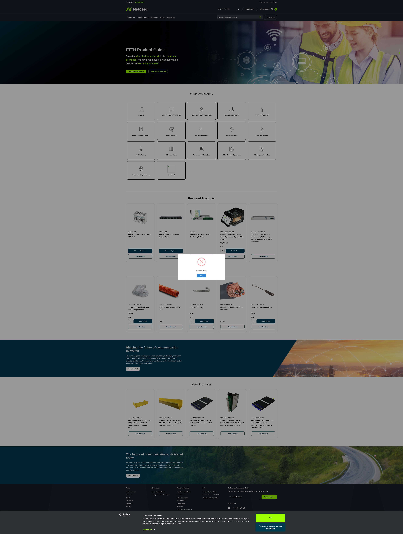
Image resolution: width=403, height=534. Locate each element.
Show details (147, 529)
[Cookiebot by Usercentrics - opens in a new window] (128, 529)
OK (270, 518)
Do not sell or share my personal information (270, 527)
